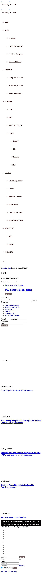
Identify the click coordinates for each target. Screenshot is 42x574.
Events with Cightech (16, 125)
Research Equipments (12, 305)
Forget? (21, 565)
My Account (9, 228)
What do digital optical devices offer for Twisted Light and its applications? (21, 421)
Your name (4, 321)
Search (35, 300)
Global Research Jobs (12, 315)
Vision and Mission (15, 62)
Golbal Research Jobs (16, 220)
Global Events (13, 204)
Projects (11, 133)
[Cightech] (8, 5)
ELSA (14, 149)
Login (10, 236)
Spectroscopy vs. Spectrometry (13, 517)
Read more (8, 294)
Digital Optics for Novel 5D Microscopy (17, 390)
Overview (12, 38)
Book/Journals (10, 313)
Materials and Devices (12, 307)
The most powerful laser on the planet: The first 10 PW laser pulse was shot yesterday (20, 454)
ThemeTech (16, 157)
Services (11, 189)
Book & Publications (15, 212)
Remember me (8, 568)
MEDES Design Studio (16, 86)
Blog (10, 109)
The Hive (15, 141)
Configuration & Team (16, 78)
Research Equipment (15, 181)
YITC (14, 165)
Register (11, 244)
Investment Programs (16, 54)
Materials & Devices (15, 197)
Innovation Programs (16, 46)
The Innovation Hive (15, 93)
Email (2, 323)
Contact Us (9, 252)
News (10, 117)
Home (7, 22)
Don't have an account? (9, 571)
